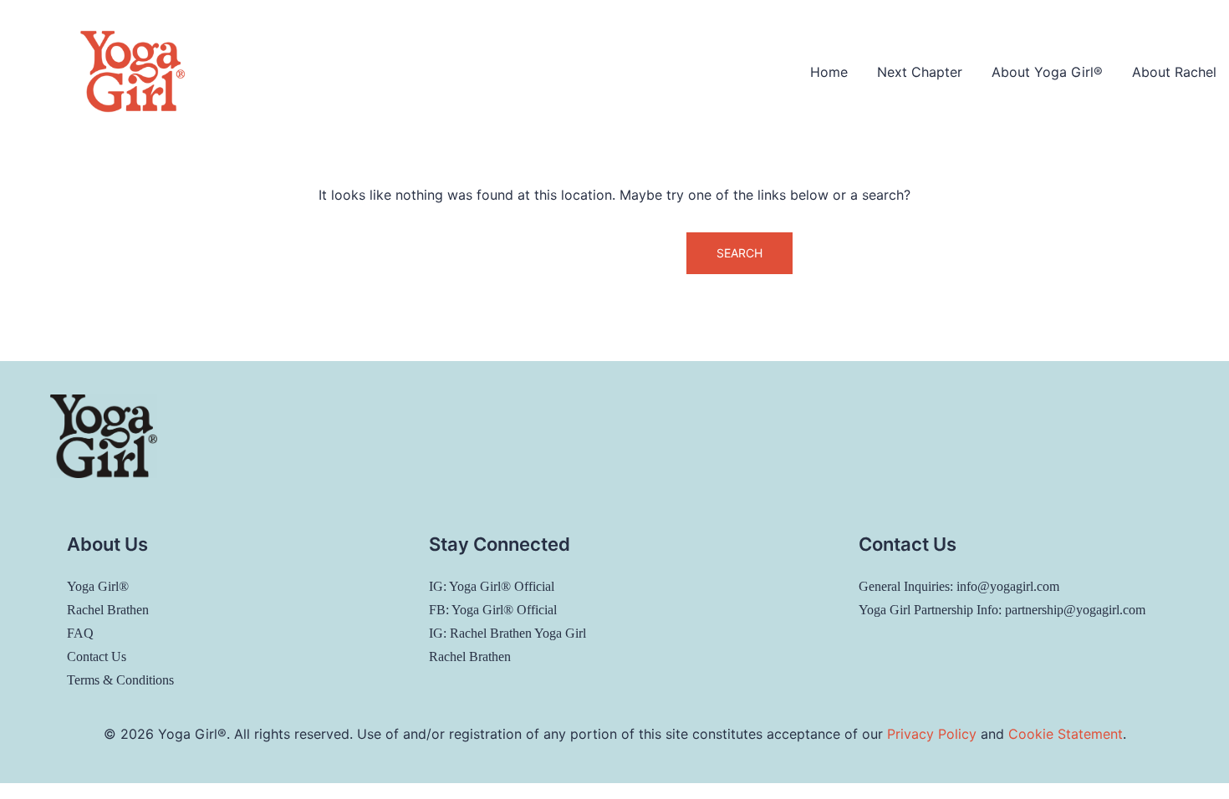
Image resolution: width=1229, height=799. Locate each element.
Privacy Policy (932, 733)
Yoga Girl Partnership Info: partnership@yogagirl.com (1002, 610)
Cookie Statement (1065, 733)
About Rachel (1174, 72)
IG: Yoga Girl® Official (491, 586)
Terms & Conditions (120, 680)
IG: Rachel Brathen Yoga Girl (507, 633)
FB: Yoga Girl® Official (493, 610)
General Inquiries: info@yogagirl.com (959, 586)
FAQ (80, 633)
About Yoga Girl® (1047, 72)
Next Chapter (919, 72)
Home (829, 72)
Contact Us (96, 656)
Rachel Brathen (108, 610)
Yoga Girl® (98, 586)
